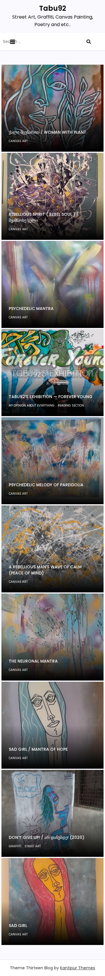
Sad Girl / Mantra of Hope (38, 749)
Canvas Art (18, 141)
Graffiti (15, 846)
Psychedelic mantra (31, 308)
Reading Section (71, 405)
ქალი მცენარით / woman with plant (47, 132)
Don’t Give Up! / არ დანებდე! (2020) (46, 837)
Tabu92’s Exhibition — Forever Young (50, 397)
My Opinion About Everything (32, 405)
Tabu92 (52, 8)
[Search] (88, 41)
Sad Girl (18, 925)
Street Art (32, 846)
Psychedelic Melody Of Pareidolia (46, 485)
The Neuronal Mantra (33, 661)
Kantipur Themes (77, 968)
